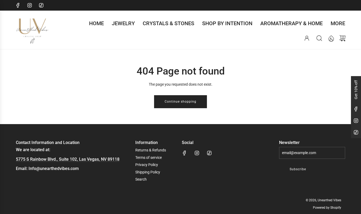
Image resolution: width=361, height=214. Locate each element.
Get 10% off (356, 89)
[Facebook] (18, 5)
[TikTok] (41, 5)
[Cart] (342, 38)
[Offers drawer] (331, 38)
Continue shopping (180, 101)
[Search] (319, 38)
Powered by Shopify (327, 207)
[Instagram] (29, 5)
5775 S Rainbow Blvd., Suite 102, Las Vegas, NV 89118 (67, 159)
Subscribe (298, 169)
